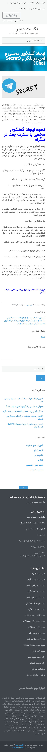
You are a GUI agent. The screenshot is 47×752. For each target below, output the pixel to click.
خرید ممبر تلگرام (38, 573)
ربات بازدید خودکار (37, 663)
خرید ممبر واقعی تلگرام (18, 2)
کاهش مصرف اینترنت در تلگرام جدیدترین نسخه (25, 417)
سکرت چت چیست (37, 321)
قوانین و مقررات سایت (36, 675)
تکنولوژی (39, 455)
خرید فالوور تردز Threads (34, 645)
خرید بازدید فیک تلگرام (35, 603)
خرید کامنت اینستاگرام (36, 639)
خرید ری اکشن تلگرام (36, 609)
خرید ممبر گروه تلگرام (36, 591)
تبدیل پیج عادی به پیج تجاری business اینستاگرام (25, 425)
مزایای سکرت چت (25, 324)
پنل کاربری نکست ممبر (36, 517)
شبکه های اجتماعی (34, 465)
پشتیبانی (11, 15)
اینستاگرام (38, 450)
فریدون (29, 304)
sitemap (15, 747)
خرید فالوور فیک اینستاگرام (34, 621)
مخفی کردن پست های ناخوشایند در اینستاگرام (23, 411)
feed (22, 747)
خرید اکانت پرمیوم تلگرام (35, 615)
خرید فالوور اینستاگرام (37, 8)
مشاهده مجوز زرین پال (36, 502)
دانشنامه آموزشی (38, 669)
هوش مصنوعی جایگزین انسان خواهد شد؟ (24, 406)
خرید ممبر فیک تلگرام (37, 2)
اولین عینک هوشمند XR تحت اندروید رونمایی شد (23, 400)
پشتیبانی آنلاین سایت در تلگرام (32, 523)
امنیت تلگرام (13, 318)
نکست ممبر (34, 290)
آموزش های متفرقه (34, 445)
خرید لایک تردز (39, 651)
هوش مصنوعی (36, 470)
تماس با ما (41, 535)
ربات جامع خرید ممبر (36, 657)
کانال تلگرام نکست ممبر (35, 529)
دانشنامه (23, 8)
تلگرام (42, 337)
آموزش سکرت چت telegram (32, 318)
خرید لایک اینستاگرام (36, 627)
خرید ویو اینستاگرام (37, 633)
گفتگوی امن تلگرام (20, 321)
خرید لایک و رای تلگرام (36, 597)
